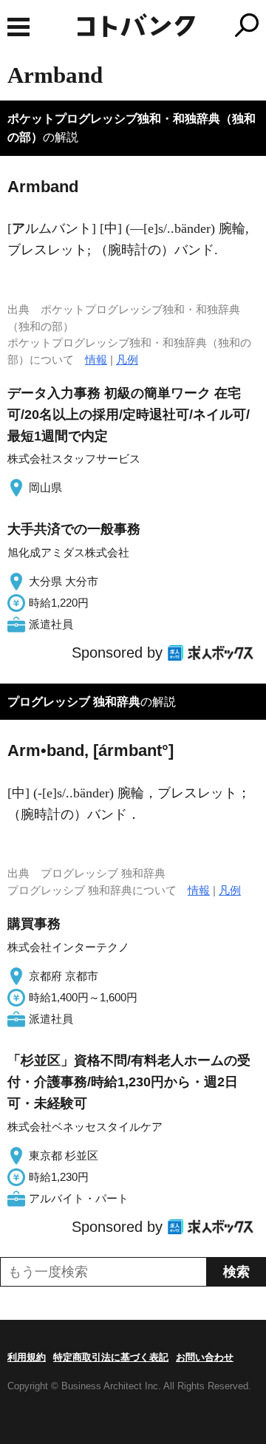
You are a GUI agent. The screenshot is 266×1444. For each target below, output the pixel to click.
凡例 (127, 359)
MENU (18, 27)
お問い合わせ (204, 1357)
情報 (96, 359)
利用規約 (26, 1357)
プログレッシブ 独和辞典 (73, 701)
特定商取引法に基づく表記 (110, 1357)
